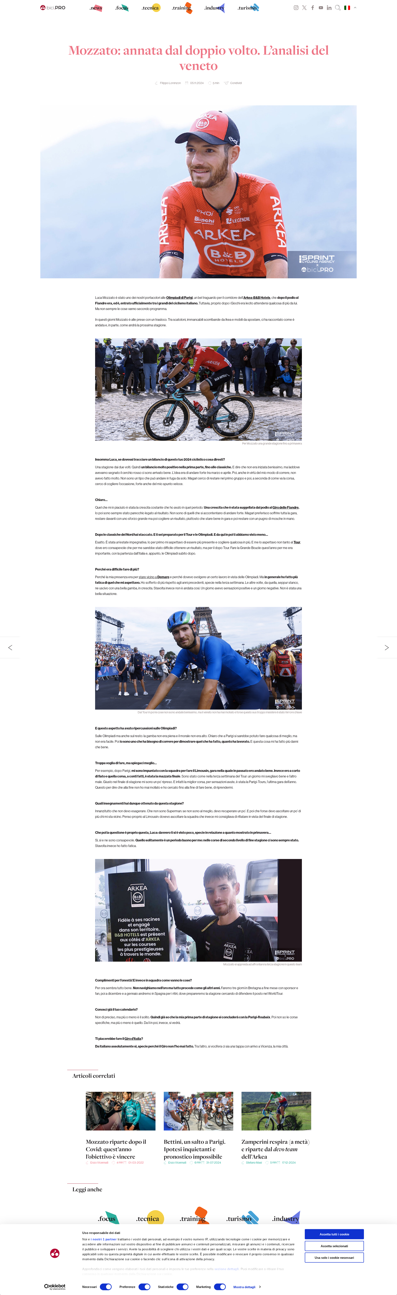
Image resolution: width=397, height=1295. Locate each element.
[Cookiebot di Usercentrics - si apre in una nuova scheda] (55, 1287)
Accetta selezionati (334, 1246)
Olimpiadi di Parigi (179, 298)
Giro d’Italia (132, 1039)
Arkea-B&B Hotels (256, 298)
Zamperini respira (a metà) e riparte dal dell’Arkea (276, 1149)
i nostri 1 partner (104, 1239)
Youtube (321, 7)
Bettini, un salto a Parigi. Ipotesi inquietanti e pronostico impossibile (195, 1149)
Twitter (304, 7)
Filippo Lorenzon (170, 83)
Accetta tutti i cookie (334, 1234)
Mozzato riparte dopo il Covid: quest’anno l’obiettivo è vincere (116, 1149)
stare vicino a (154, 577)
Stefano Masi (254, 1162)
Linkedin (329, 7)
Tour (297, 542)
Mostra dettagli (244, 1287)
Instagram (296, 7)
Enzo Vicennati (99, 1162)
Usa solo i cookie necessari (334, 1257)
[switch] (144, 1286)
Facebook (312, 7)
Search (338, 7)
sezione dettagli (226, 1269)
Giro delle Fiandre (286, 507)
